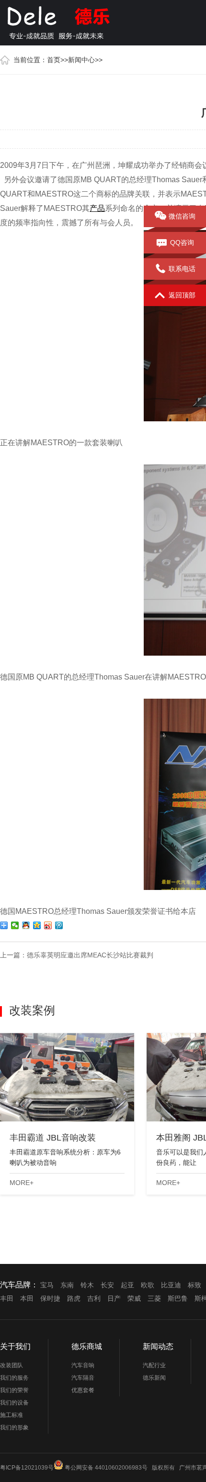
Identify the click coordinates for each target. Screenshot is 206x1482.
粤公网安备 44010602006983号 (106, 1467)
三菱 (154, 1298)
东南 (67, 1285)
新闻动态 (158, 1346)
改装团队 (11, 1365)
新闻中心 (81, 60)
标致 (194, 1285)
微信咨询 (182, 216)
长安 (107, 1285)
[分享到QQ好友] (26, 925)
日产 (114, 1298)
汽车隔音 (82, 1377)
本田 (27, 1298)
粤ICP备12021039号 (27, 1467)
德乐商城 (86, 1346)
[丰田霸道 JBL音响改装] (67, 1077)
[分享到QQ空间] (37, 925)
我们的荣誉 (14, 1390)
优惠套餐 (82, 1390)
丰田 (6, 1298)
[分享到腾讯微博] (59, 925)
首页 (53, 60)
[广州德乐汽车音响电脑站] (81, 21)
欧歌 (147, 1285)
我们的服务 (14, 1377)
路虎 (73, 1298)
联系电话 (182, 269)
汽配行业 (154, 1365)
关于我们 (15, 1346)
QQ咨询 (182, 242)
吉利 (94, 1298)
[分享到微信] (15, 925)
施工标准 (11, 1415)
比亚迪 (171, 1285)
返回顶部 (182, 295)
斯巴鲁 (178, 1298)
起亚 (127, 1285)
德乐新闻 (154, 1377)
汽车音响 (82, 1365)
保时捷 (50, 1298)
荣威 (134, 1298)
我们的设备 (14, 1402)
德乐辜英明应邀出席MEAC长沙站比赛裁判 (90, 955)
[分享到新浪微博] (48, 925)
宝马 (47, 1285)
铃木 (87, 1285)
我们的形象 (14, 1427)
